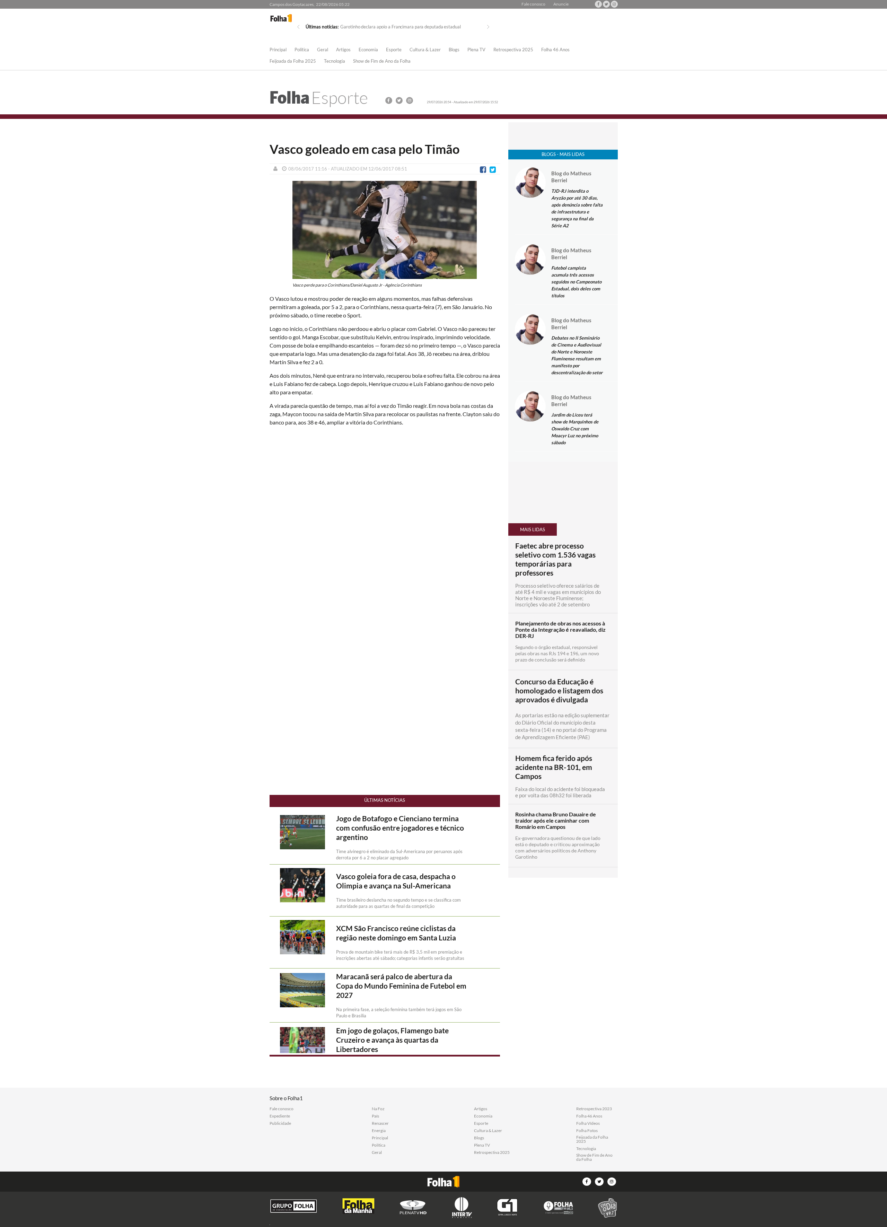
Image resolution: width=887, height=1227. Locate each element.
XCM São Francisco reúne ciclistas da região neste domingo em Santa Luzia (396, 933)
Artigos (343, 49)
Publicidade (280, 1123)
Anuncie (561, 4)
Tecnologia (334, 61)
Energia (379, 1131)
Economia (368, 49)
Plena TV (476, 49)
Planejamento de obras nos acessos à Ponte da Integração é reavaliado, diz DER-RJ (560, 629)
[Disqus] (385, 523)
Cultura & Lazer (425, 49)
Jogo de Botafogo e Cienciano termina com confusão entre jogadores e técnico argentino (400, 828)
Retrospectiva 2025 (513, 49)
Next (488, 27)
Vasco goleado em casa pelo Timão (364, 149)
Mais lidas (532, 529)
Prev (298, 27)
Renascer (380, 1123)
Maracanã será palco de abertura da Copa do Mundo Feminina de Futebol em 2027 (401, 986)
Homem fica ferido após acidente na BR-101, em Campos (553, 767)
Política (302, 49)
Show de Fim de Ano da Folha (382, 61)
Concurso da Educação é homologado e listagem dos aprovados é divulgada (559, 690)
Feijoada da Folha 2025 (293, 61)
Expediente (280, 1116)
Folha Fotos (587, 1131)
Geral (322, 49)
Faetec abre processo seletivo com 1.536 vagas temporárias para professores (555, 559)
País (375, 1116)
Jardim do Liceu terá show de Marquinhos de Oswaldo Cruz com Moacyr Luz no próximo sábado (574, 428)
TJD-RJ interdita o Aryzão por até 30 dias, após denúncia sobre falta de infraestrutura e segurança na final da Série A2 (577, 208)
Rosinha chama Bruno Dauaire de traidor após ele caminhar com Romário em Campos (555, 820)
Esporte (394, 49)
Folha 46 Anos (555, 49)
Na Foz (378, 1109)
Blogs (454, 49)
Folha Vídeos (588, 1123)
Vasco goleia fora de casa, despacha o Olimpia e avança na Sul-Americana (396, 881)
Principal (278, 49)
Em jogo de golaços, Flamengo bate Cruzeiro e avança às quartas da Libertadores (392, 1040)
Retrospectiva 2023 (594, 1109)
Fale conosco (533, 4)
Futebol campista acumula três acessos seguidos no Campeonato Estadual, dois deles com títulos (576, 281)
